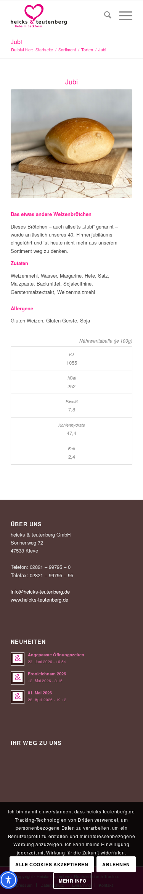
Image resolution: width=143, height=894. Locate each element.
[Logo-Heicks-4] (59, 15)
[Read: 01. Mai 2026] (17, 697)
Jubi (16, 41)
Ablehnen (116, 864)
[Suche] (103, 15)
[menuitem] (103, 15)
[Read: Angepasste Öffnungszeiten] (17, 659)
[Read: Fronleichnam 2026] (17, 678)
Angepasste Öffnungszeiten (56, 654)
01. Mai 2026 (40, 693)
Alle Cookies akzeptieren (51, 864)
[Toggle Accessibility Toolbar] (8, 880)
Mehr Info (72, 880)
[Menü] (121, 15)
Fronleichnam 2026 (47, 673)
